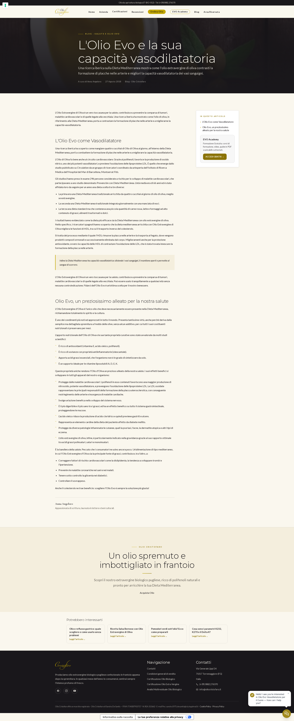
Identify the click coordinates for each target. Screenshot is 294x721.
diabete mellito (137, 422)
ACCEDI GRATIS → (214, 156)
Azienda (103, 12)
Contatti (151, 668)
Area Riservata (212, 12)
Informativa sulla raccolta (118, 717)
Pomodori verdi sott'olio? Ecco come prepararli (167, 632)
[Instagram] (66, 691)
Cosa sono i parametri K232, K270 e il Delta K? (207, 632)
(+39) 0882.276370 (209, 684)
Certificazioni (119, 11)
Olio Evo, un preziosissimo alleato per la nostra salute (215, 129)
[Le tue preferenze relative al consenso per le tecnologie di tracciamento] (5, 5)
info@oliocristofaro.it (210, 689)
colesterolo (70, 488)
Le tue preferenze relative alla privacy (160, 717)
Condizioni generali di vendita (161, 674)
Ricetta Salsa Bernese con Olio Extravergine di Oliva (126, 632)
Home (92, 12)
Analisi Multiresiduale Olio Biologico (164, 689)
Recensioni (137, 12)
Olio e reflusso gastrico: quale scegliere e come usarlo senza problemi (85, 633)
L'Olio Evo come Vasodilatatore (218, 121)
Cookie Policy (205, 706)
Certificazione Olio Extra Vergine (163, 684)
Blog (196, 12)
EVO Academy (180, 11)
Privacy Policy (218, 706)
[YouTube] (74, 691)
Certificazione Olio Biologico (161, 679)
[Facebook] (58, 691)
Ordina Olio (156, 11)
